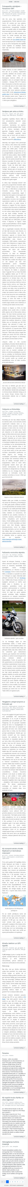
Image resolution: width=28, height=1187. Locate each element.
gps (16, 948)
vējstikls (21, 556)
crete (15, 114)
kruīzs (23, 1103)
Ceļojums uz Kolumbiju (11, 409)
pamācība (10, 556)
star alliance (20, 115)
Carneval (11, 1102)
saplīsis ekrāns (5, 858)
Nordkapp (22, 578)
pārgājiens (12, 709)
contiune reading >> (19, 106)
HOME (10, 2)
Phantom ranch (19, 709)
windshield (4, 558)
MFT (10, 12)
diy (10, 555)
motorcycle (4, 556)
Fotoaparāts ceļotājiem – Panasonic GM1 (12, 7)
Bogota (11, 411)
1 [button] (7, 1182)
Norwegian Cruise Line (10, 1105)
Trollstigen (7, 572)
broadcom (11, 948)
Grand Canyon (5, 708)
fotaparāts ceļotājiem (15, 11)
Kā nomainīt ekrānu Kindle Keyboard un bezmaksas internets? (12, 850)
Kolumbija (16, 413)
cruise (3, 1103)
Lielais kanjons (5, 709)
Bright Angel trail (13, 706)
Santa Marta (14, 414)
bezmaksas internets (19, 855)
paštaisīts (16, 556)
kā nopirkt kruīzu (10, 1103)
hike (11, 708)
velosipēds (15, 1146)
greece (21, 114)
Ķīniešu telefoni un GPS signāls (11, 944)
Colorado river (21, 706)
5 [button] (17, 1182)
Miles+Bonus (13, 115)
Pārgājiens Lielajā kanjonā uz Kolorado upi (13, 703)
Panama (5, 1053)
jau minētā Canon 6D (19, 39)
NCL (3, 1105)
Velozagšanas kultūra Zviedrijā (10, 1143)
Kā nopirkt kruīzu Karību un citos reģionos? (13, 1098)
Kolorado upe (20, 708)
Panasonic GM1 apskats (11, 14)
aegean (11, 114)
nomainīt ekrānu (19, 857)
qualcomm (17, 949)
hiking (14, 708)
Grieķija (4, 115)
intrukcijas (14, 555)
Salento (9, 414)
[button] (20, 1181)
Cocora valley (17, 411)
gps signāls (20, 948)
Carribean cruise (18, 1102)
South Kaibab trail (6, 711)
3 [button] (12, 1182)
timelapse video (15, 15)
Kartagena (10, 413)
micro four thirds (16, 12)
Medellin (4, 414)
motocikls (20, 555)
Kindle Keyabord (11, 857)
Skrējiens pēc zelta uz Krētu (12, 111)
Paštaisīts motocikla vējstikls (13, 552)
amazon (11, 855)
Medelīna (21, 413)
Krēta (8, 115)
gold (18, 114)
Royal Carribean (20, 1105)
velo (11, 1146)
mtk (13, 949)
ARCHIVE (16, 2)
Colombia (4, 413)
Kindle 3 (4, 857)
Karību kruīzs (18, 1103)
